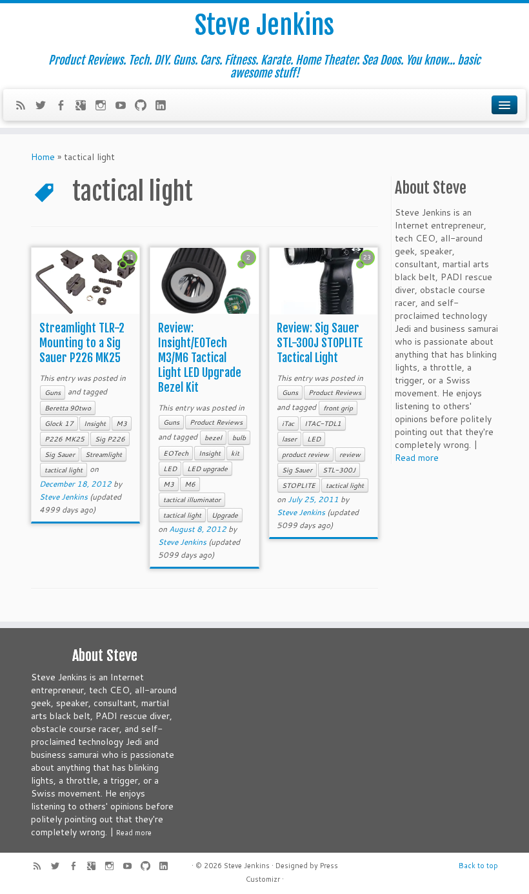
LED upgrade (207, 468)
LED (170, 468)
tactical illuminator (192, 499)
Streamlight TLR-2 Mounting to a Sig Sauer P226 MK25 (82, 343)
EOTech (175, 453)
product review (305, 454)
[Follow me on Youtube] (125, 106)
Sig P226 (110, 438)
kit (235, 453)
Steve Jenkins (264, 25)
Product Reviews (216, 422)
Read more (417, 457)
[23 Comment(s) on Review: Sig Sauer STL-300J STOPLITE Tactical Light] (368, 269)
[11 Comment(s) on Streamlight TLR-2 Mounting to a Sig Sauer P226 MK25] (131, 269)
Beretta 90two (68, 407)
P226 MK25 (65, 438)
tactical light (64, 469)
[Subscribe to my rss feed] (25, 106)
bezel (213, 437)
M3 (121, 423)
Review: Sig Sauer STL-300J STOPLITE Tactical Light (320, 343)
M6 (190, 484)
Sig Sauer (60, 454)
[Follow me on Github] (145, 106)
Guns (53, 392)
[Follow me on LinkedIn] (165, 106)
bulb (239, 437)
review (350, 454)
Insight (95, 423)
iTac (288, 423)
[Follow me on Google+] (85, 106)
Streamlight (103, 454)
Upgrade (225, 515)
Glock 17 (59, 423)
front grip (338, 407)
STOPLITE (298, 485)
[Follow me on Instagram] (105, 106)
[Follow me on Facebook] (65, 106)
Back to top (478, 865)
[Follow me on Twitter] (45, 106)
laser (289, 438)
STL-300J (339, 469)
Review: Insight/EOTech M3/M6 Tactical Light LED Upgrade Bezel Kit (199, 357)
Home (43, 156)
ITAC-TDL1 (322, 423)
